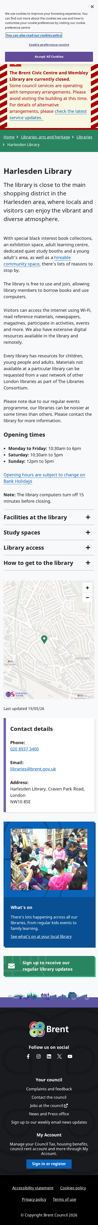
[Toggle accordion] (88, 517)
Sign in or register (49, 1163)
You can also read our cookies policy (34, 35)
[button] (44, 639)
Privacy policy (34, 1199)
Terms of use (64, 1199)
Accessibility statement (33, 1188)
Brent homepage (49, 1029)
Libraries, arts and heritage (45, 137)
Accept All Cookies (49, 56)
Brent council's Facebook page (28, 1056)
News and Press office (49, 1113)
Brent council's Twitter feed (59, 1056)
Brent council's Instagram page (38, 1056)
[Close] (92, 6)
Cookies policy (73, 1188)
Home (9, 137)
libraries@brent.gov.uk (33, 769)
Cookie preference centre (49, 45)
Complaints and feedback (49, 1089)
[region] (49, 32)
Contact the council (49, 1097)
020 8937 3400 (24, 749)
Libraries (84, 137)
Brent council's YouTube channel (70, 1056)
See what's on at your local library (41, 936)
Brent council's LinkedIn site (49, 1056)
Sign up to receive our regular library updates (48, 966)
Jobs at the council (47, 1105)
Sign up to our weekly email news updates (49, 1122)
